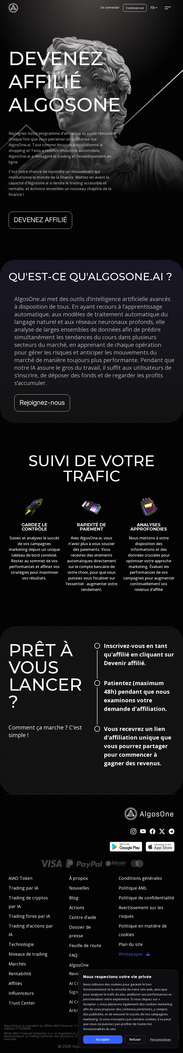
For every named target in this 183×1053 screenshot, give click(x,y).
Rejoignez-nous (42, 402)
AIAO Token (20, 878)
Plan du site (131, 944)
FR (153, 8)
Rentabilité (20, 973)
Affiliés (15, 983)
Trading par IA (23, 888)
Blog (73, 898)
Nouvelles (79, 888)
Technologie (21, 944)
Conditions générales (140, 878)
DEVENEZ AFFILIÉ (40, 220)
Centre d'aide (82, 917)
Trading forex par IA (29, 916)
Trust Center (22, 1003)
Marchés (17, 964)
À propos (78, 878)
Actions (76, 907)
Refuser (135, 1039)
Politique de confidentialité (146, 898)
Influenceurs (21, 993)
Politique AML (133, 888)
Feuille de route (85, 945)
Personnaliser (160, 1039)
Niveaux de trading (28, 954)
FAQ (73, 955)
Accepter (103, 1039)
